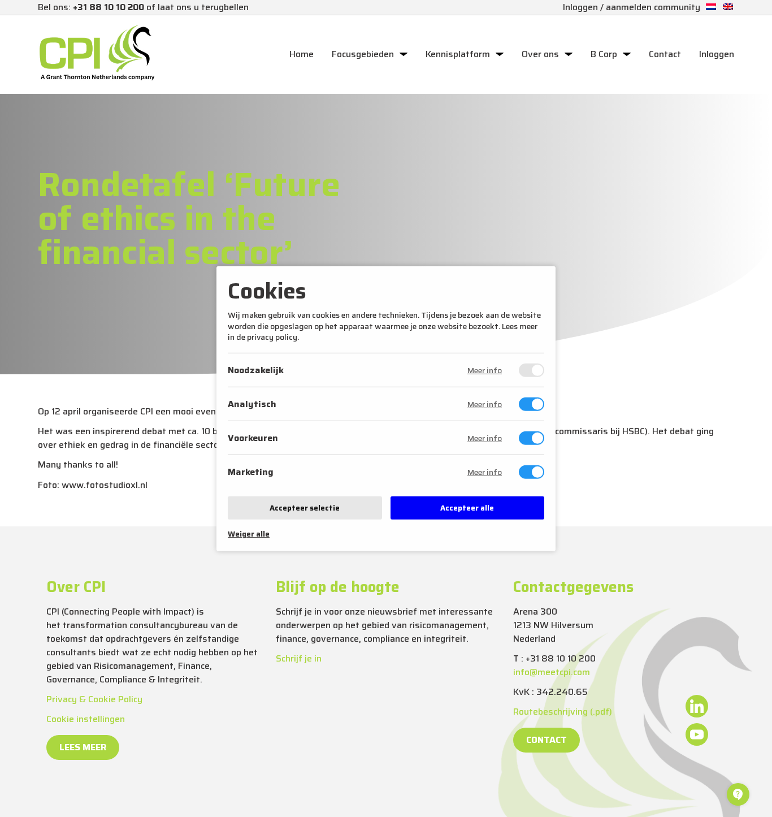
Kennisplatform (458, 54)
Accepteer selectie (305, 508)
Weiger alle (249, 534)
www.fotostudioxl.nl (105, 485)
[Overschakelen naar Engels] (728, 7)
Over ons (540, 54)
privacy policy (272, 337)
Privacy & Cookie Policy (94, 699)
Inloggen (716, 54)
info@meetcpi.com (551, 672)
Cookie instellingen (85, 719)
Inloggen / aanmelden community (631, 7)
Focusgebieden (363, 54)
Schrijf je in (299, 658)
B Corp (604, 54)
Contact (665, 54)
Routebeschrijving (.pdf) (562, 711)
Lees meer (82, 747)
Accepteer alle (467, 508)
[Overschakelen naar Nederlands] (711, 7)
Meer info (484, 370)
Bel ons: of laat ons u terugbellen (143, 7)
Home (301, 54)
